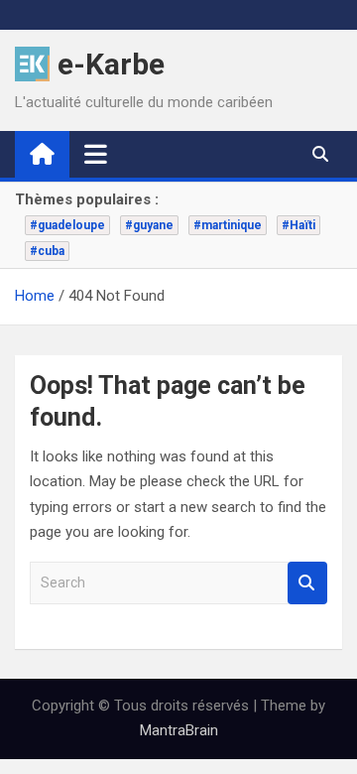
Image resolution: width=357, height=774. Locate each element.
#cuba (47, 251)
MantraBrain (179, 730)
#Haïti (298, 225)
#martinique (227, 225)
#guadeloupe (67, 225)
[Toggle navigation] (95, 154)
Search (307, 583)
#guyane (149, 225)
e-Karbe (111, 64)
